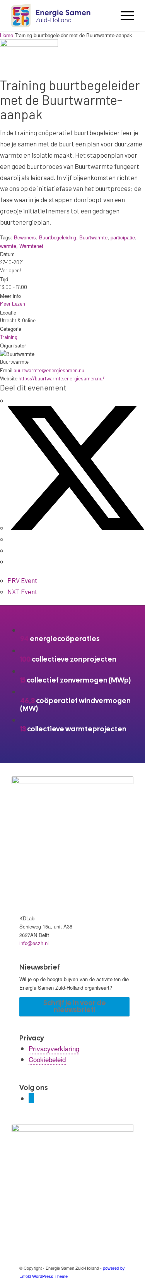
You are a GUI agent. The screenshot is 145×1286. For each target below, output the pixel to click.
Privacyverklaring (54, 1048)
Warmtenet (31, 245)
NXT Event (22, 591)
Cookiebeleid (47, 1059)
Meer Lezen (12, 304)
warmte (8, 245)
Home (7, 35)
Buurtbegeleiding (57, 237)
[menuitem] (123, 15)
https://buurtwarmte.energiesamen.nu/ (61, 378)
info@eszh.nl (34, 943)
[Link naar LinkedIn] (31, 1098)
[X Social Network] (76, 527)
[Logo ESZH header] (60, 15)
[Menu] (123, 15)
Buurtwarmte (93, 237)
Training (8, 337)
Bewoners (25, 237)
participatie (123, 237)
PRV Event (22, 580)
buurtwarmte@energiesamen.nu (49, 370)
